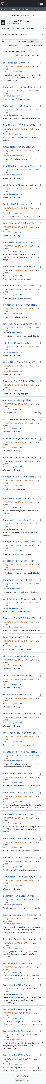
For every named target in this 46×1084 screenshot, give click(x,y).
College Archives (15, 71)
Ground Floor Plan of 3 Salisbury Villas (20, 147)
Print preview (9, 41)
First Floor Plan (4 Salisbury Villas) (19, 656)
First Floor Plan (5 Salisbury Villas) (19, 732)
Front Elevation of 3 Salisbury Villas (20, 637)
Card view (22, 41)
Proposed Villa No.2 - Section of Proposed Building (20, 838)
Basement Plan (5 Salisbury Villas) (19, 381)
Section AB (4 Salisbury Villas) (17, 675)
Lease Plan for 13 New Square (17, 963)
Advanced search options (15, 34)
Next (28, 1080)
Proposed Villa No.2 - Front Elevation (20, 541)
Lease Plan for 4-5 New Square (18, 1031)
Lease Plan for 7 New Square (17, 985)
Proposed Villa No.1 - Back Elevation (20, 242)
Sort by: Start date (15, 45)
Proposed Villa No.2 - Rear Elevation (20, 266)
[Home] (3, 4)
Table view (34, 41)
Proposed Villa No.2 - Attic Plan (18, 580)
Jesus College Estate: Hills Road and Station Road (20, 915)
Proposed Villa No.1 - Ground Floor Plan (20, 752)
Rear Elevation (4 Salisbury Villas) (19, 166)
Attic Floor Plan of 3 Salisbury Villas (20, 857)
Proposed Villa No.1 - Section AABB (20, 498)
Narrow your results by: (23, 15)
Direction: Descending (34, 45)
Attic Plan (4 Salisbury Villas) (17, 343)
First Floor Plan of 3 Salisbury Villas (20, 324)
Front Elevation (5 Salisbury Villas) (19, 223)
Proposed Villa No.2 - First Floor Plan (20, 561)
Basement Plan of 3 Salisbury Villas (20, 618)
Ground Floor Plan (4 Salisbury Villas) (20, 362)
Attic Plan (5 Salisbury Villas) (17, 400)
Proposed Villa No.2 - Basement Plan (20, 106)
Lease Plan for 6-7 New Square (18, 1055)
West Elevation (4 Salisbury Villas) (19, 185)
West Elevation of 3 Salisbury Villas (20, 599)
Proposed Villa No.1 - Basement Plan (20, 792)
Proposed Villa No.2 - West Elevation (20, 87)
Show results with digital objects (30, 56)
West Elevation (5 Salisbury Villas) (19, 438)
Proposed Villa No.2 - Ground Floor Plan (20, 305)
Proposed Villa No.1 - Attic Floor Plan (20, 476)
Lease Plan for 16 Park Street (17, 62)
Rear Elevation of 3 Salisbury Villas (20, 125)
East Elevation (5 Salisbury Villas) (19, 419)
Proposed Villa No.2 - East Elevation (20, 285)
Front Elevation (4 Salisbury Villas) (19, 713)
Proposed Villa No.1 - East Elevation (20, 814)
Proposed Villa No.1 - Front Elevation (20, 520)
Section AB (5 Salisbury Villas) (17, 204)
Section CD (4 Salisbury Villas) (17, 694)
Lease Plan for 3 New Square (17, 1009)
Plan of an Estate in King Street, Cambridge (20, 939)
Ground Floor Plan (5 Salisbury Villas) (20, 876)
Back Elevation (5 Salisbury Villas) (19, 457)
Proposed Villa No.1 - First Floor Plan (20, 773)
